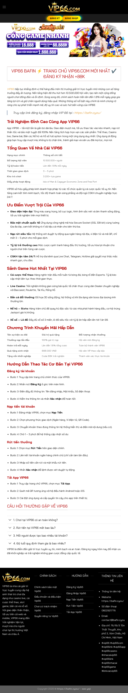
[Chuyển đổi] (10, 520)
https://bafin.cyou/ (87, 113)
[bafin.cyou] (64, 7)
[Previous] (6, 39)
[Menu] (4, 7)
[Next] (121, 39)
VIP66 (10, 89)
